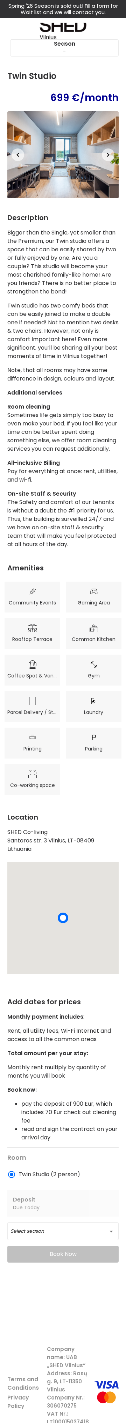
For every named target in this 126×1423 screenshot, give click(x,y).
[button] (63, 154)
